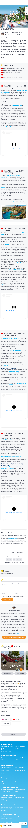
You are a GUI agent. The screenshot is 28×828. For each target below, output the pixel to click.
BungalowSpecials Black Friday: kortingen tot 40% (14, 75)
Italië (2, 759)
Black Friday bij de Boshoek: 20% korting (12, 77)
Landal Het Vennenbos (15, 350)
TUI (15, 781)
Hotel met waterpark (19, 807)
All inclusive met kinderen (7, 789)
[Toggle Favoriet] (7, 38)
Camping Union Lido (5, 770)
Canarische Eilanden (19, 757)
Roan (2, 783)
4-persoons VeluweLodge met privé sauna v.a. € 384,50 (12, 456)
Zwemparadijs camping (6, 807)
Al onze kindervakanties (20, 746)
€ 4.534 (19, 262)
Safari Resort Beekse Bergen (15, 269)
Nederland (3, 757)
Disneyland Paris (5, 816)
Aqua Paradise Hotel (17, 105)
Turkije (16, 759)
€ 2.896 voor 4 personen (9, 126)
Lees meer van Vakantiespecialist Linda (15, 637)
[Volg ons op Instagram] (26, 8)
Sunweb (16, 780)
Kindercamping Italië (19, 797)
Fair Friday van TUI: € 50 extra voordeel (12, 72)
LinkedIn (17, 633)
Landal (2, 781)
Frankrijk (3, 761)
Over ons (3, 749)
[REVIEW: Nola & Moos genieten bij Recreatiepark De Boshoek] (21, 669)
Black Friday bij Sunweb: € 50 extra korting (13, 70)
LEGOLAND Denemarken (7, 818)
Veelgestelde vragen (6, 751)
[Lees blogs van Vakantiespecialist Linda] (3, 33)
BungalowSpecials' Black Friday (11, 338)
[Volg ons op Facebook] (22, 823)
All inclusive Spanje (5, 791)
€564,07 (5, 365)
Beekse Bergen (18, 816)
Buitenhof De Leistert (14, 371)
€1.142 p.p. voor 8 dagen (9, 201)
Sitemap (17, 748)
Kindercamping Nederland (7, 797)
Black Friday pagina (12, 538)
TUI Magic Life (7, 244)
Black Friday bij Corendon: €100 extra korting (13, 68)
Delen (4, 37)
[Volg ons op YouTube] (25, 823)
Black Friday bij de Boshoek (10, 439)
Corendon (3, 780)
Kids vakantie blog (9, 28)
